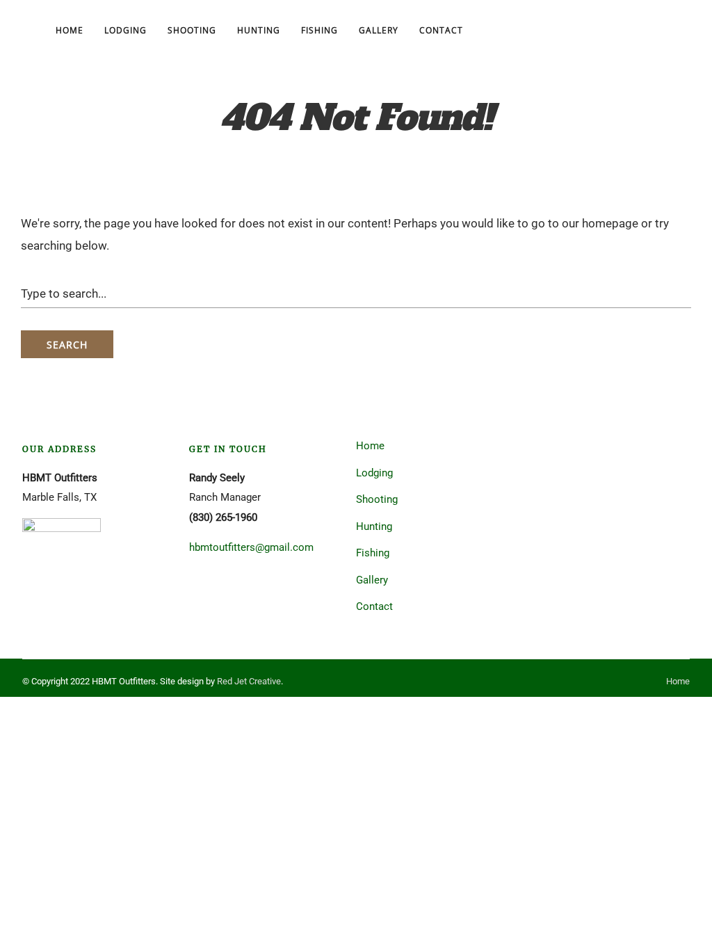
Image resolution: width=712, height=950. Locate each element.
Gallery (378, 30)
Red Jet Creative (249, 681)
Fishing (319, 30)
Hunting (258, 30)
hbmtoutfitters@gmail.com (251, 547)
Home (69, 30)
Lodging (125, 30)
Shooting (192, 30)
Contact (441, 30)
